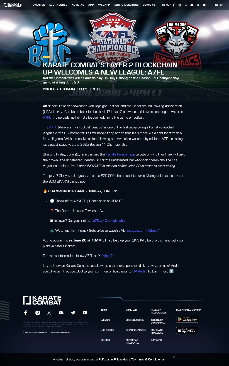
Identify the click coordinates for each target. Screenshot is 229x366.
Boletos (105, 340)
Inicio (104, 310)
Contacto (156, 340)
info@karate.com (64, 332)
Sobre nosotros (135, 320)
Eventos (105, 320)
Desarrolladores (136, 330)
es (220, 5)
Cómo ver (131, 310)
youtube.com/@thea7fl (143, 230)
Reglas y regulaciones (159, 311)
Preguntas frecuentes (132, 341)
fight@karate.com (41, 332)
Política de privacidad (157, 331)
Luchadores (107, 330)
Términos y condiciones (158, 321)
